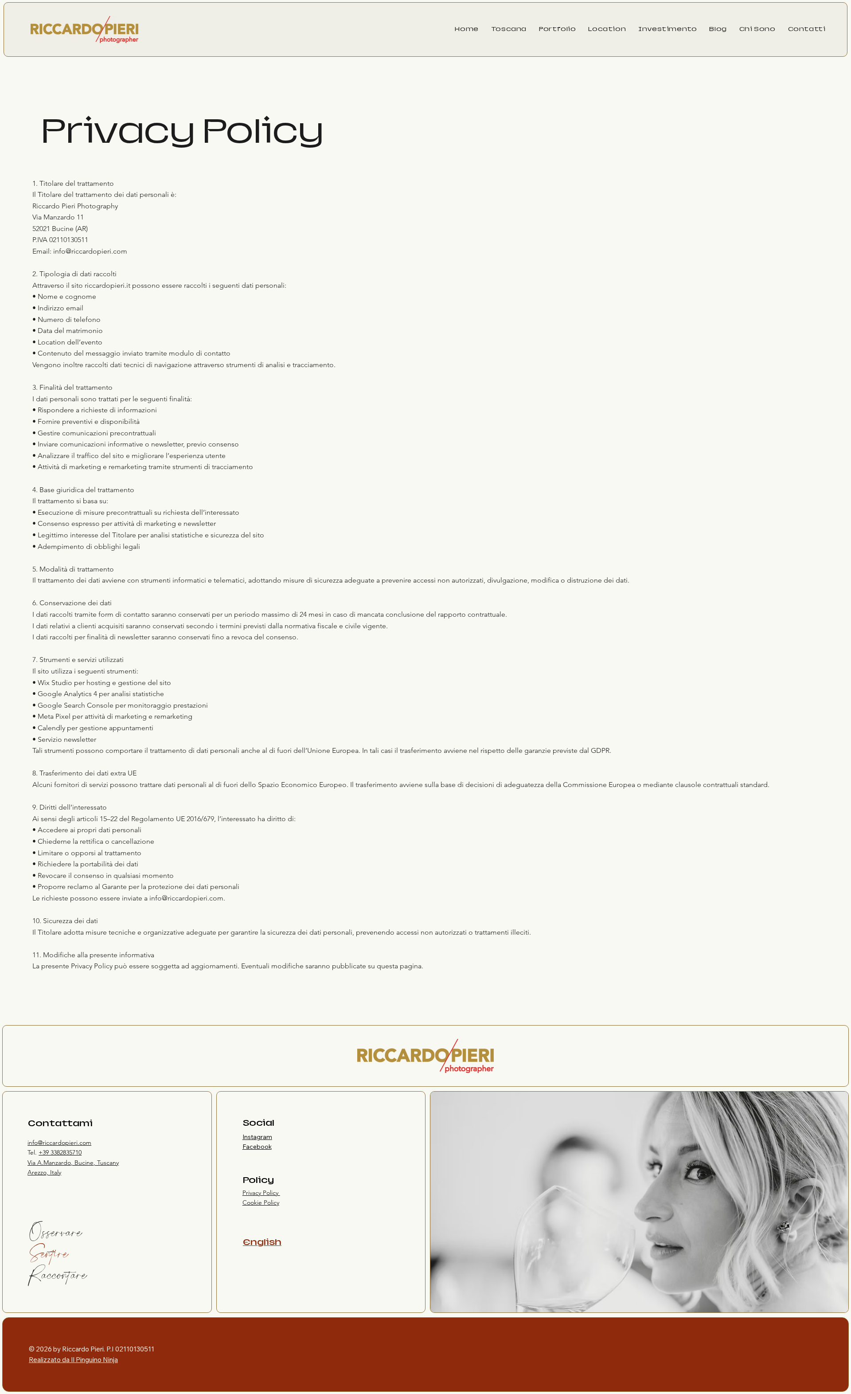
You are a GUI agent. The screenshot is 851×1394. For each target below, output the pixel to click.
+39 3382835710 (60, 1152)
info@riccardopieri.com (186, 898)
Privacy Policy (261, 1193)
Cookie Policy (260, 1202)
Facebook (257, 1147)
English (262, 1242)
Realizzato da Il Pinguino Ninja (73, 1359)
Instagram (257, 1137)
